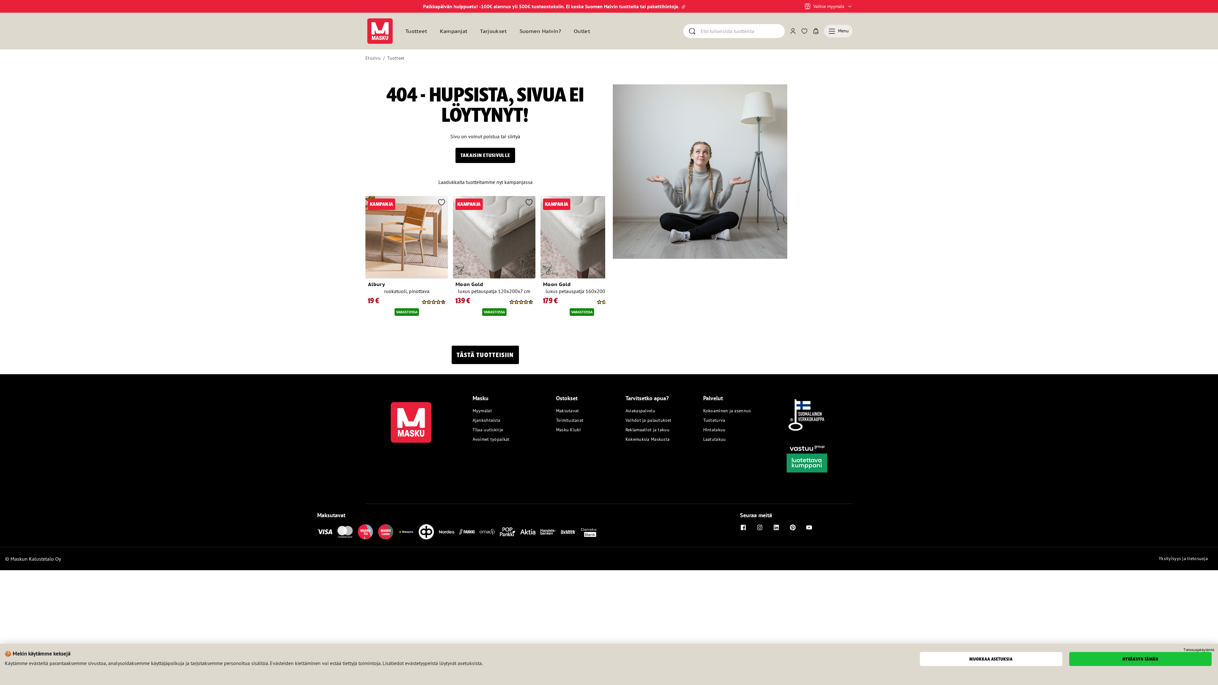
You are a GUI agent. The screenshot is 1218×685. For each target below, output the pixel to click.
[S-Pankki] (467, 531)
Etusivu (373, 58)
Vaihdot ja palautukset (648, 420)
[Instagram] (759, 527)
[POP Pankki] (507, 531)
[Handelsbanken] (548, 531)
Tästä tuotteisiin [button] (485, 355)
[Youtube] (809, 527)
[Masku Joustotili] (406, 531)
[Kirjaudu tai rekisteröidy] (793, 31)
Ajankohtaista (487, 420)
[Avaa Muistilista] (804, 31)
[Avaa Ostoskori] (816, 31)
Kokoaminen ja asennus (727, 411)
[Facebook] (743, 527)
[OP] (426, 531)
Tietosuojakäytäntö (1198, 650)
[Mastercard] (345, 531)
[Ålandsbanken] (568, 531)
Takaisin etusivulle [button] (485, 155)
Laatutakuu (714, 439)
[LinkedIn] (776, 527)
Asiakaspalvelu (640, 411)
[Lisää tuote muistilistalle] (441, 203)
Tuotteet (395, 58)
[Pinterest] (792, 527)
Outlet (582, 31)
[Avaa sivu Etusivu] (380, 31)
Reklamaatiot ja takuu (647, 430)
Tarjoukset (493, 31)
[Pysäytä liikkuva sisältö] (376, 6)
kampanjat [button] (454, 31)
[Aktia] (527, 531)
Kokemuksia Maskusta (647, 439)
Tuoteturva (714, 420)
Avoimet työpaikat (491, 439)
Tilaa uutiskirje (488, 430)
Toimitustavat (570, 420)
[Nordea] (446, 531)
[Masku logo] (411, 419)
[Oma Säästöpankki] (487, 531)
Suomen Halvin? (540, 31)
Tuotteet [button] (416, 31)
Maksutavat (567, 411)
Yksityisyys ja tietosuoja (1183, 558)
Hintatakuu (714, 430)
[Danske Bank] (588, 531)
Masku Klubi (568, 430)
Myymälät (482, 411)
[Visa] (324, 531)
